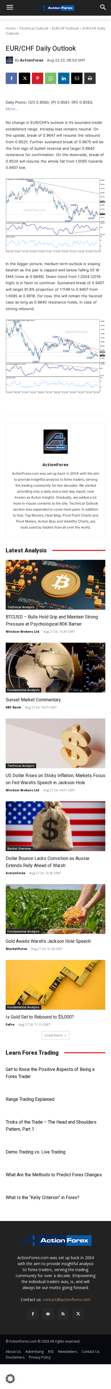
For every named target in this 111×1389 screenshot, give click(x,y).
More (10, 108)
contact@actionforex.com (67, 1299)
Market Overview (19, 849)
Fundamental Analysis (23, 690)
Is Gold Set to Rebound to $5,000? (40, 1017)
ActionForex (31, 60)
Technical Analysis (20, 607)
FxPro (10, 1024)
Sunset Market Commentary (33, 699)
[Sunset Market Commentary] (55, 668)
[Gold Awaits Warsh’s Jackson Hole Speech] (55, 909)
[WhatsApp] (50, 78)
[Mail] (48, 1314)
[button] (10, 1378)
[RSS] (63, 1314)
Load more (54, 1035)
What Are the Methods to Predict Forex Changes (54, 1174)
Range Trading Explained (30, 1099)
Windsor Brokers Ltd (22, 631)
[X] (24, 78)
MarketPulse (16, 949)
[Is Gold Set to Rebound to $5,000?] (55, 985)
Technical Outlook (33, 28)
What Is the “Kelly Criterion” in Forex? (42, 1197)
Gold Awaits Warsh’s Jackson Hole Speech (48, 941)
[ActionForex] (10, 60)
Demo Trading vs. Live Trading (35, 1152)
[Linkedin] (63, 78)
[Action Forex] (55, 8)
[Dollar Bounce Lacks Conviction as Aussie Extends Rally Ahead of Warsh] (55, 826)
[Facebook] (11, 78)
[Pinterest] (37, 78)
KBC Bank (13, 707)
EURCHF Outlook (65, 28)
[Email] (77, 78)
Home (11, 28)
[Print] (90, 78)
